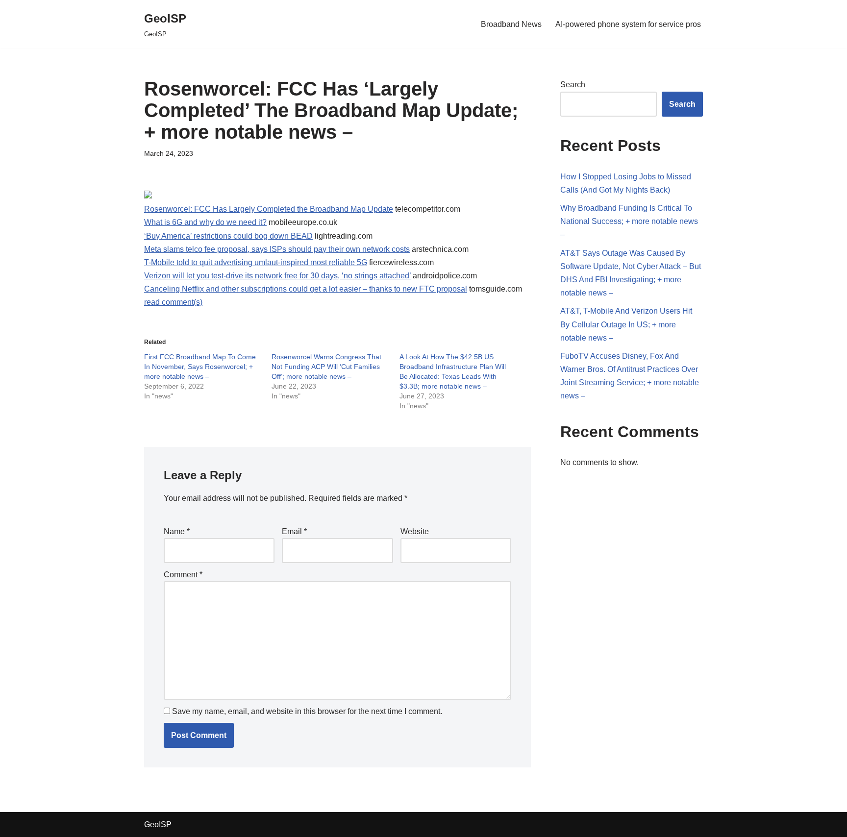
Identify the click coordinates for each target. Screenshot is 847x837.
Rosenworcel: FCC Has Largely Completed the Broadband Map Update (268, 209)
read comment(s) (173, 302)
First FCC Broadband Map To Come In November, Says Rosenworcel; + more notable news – (200, 366)
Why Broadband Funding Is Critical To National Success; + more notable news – (629, 221)
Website (414, 531)
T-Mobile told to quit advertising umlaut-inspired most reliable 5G (255, 262)
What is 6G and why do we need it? (205, 222)
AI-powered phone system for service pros (628, 24)
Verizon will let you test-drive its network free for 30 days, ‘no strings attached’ (277, 275)
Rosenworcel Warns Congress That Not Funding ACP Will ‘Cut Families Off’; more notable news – (326, 366)
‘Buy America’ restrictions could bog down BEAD (228, 236)
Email (294, 531)
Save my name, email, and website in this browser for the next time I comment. (307, 711)
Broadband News (511, 24)
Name (177, 531)
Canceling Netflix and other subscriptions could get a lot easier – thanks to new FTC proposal (305, 289)
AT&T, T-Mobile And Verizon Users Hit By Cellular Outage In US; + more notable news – (626, 324)
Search (572, 84)
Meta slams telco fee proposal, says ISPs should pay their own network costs (277, 249)
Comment (183, 574)
